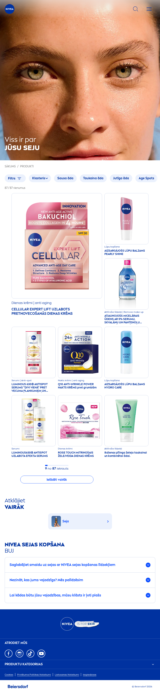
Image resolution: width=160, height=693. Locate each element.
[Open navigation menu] (149, 9)
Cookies (9, 674)
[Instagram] (19, 653)
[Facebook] (8, 653)
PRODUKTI (27, 166)
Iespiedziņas (89, 674)
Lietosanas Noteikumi (67, 674)
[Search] (135, 9)
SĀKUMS (10, 166)
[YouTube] (41, 653)
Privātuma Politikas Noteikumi (34, 674)
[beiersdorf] (18, 686)
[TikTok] (30, 653)
